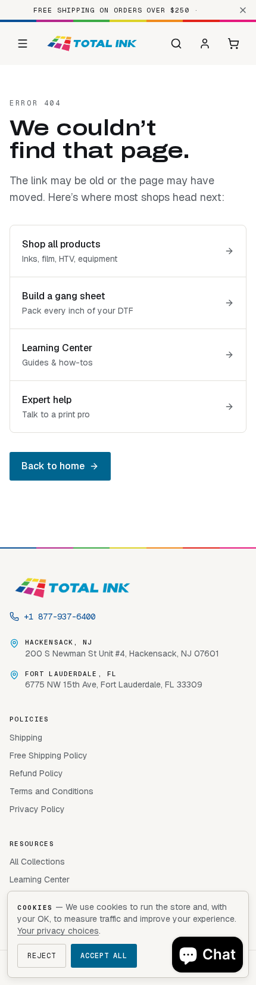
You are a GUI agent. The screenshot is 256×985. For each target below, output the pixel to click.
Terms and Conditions (51, 791)
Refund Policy (36, 773)
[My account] (205, 43)
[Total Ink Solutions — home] (92, 43)
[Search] (176, 43)
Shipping (26, 737)
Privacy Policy (37, 809)
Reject (41, 956)
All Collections (37, 861)
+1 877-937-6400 (59, 616)
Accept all (104, 956)
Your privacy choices (58, 930)
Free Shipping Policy (49, 755)
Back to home (53, 466)
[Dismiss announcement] (243, 10)
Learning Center (40, 879)
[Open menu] (23, 43)
